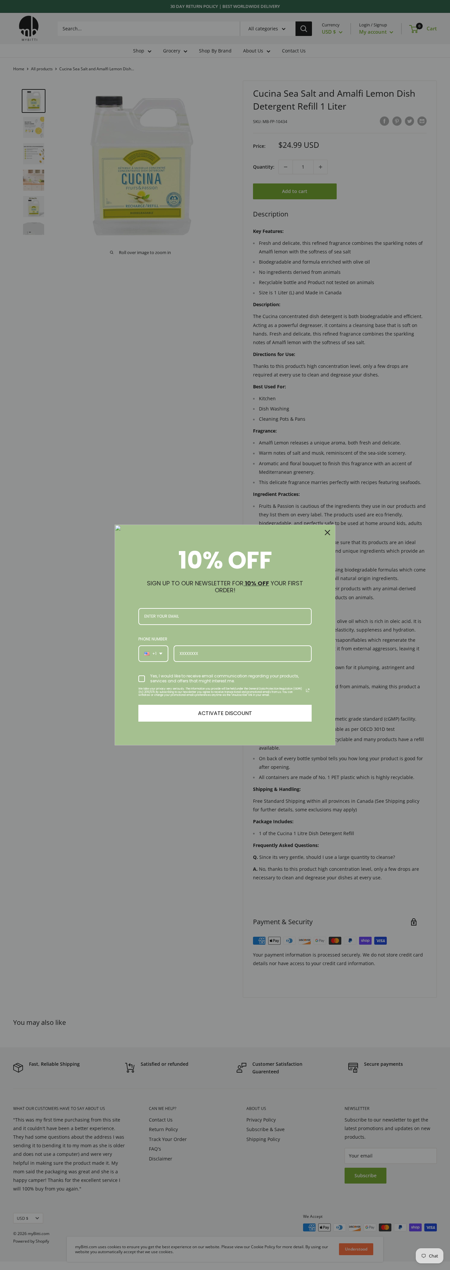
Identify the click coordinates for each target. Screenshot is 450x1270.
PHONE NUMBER (152, 639)
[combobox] (153, 653)
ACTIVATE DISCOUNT (225, 713)
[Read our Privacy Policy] (308, 690)
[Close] (327, 532)
